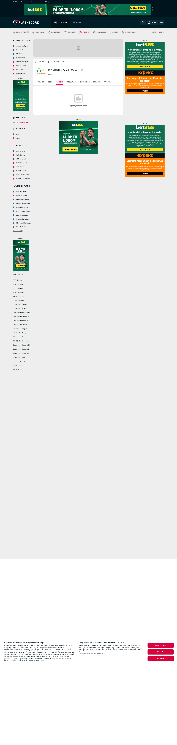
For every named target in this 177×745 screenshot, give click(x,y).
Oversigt (40, 82)
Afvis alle (160, 652)
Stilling (96, 82)
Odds (50, 82)
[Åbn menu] (161, 22)
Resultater (72, 82)
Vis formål (160, 658)
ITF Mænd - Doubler (60, 62)
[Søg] (143, 22)
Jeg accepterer (160, 645)
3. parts (43, 660)
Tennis (41, 62)
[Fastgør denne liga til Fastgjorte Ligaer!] (81, 70)
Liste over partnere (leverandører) (91, 653)
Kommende (84, 82)
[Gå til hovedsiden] (27, 22)
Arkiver (107, 82)
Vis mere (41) (18, 231)
